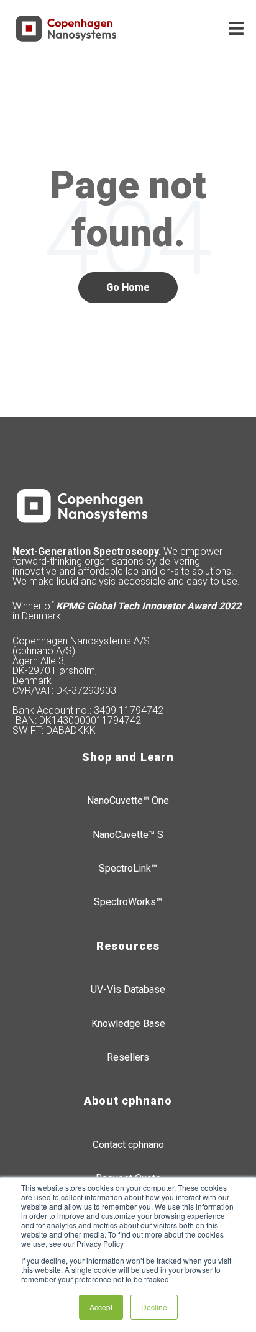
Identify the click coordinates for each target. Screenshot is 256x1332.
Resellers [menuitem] (128, 1057)
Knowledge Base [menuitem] (128, 1023)
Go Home (128, 287)
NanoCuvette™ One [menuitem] (128, 800)
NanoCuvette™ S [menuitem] (128, 835)
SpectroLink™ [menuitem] (128, 868)
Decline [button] (154, 1307)
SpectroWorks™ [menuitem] (128, 902)
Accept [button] (100, 1307)
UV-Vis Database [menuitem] (128, 989)
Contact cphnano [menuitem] (128, 1145)
